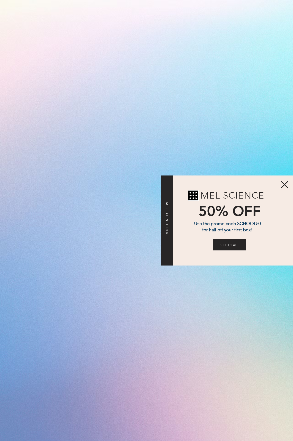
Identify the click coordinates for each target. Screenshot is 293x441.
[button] (284, 184)
